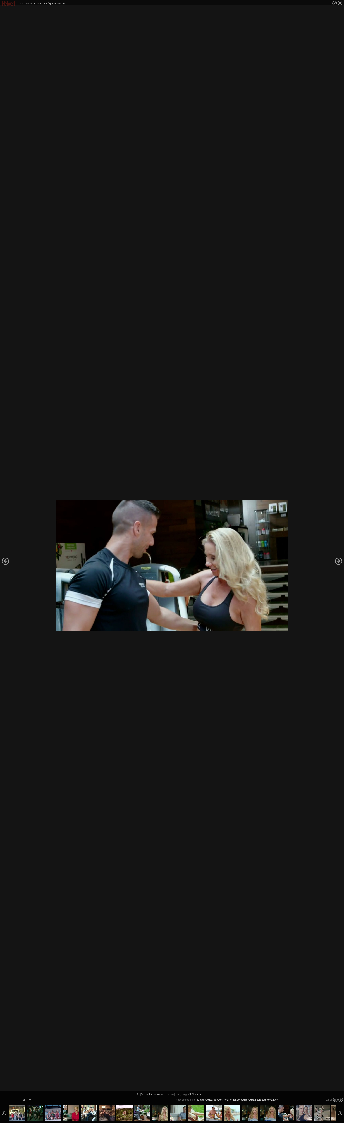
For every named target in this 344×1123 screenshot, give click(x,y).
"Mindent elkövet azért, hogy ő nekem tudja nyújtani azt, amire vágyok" (237, 1099)
